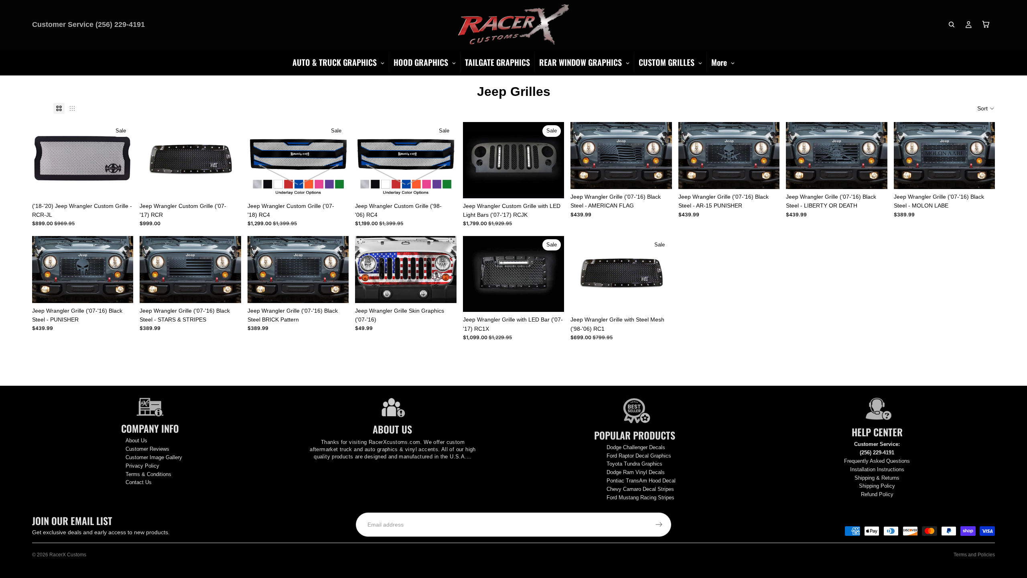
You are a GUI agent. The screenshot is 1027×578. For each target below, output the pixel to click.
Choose (343, 186)
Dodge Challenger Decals (636, 447)
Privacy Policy (142, 466)
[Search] (951, 24)
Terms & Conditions (148, 474)
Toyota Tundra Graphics (634, 464)
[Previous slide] (367, 269)
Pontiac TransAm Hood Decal (641, 481)
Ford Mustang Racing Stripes (640, 498)
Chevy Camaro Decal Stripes (640, 489)
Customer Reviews (147, 449)
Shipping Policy (877, 486)
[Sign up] (659, 524)
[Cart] (986, 24)
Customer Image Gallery (154, 457)
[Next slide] (444, 269)
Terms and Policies (974, 555)
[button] (986, 108)
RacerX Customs (67, 555)
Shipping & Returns (876, 478)
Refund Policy (877, 494)
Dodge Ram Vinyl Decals (636, 472)
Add (235, 186)
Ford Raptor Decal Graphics (639, 456)
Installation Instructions (877, 469)
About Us (136, 441)
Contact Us (139, 482)
